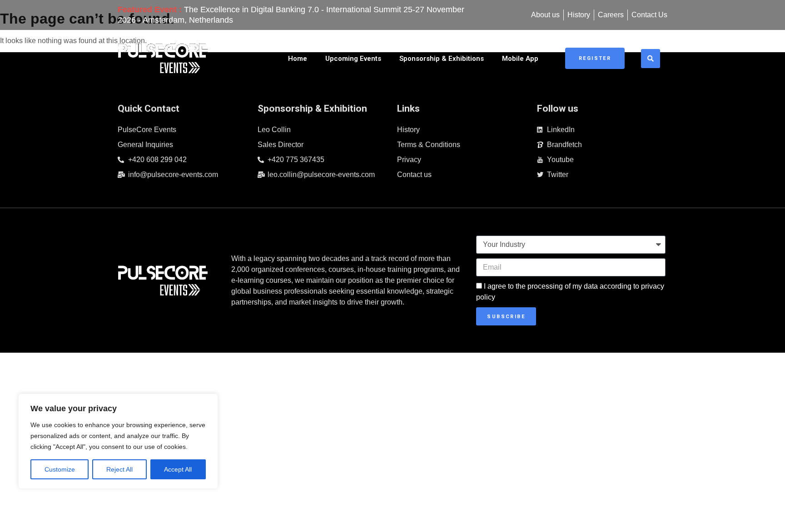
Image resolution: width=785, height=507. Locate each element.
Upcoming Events (353, 58)
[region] (118, 441)
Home (297, 58)
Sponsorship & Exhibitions (441, 58)
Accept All (178, 469)
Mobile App (520, 58)
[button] (650, 58)
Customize (60, 469)
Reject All (119, 469)
